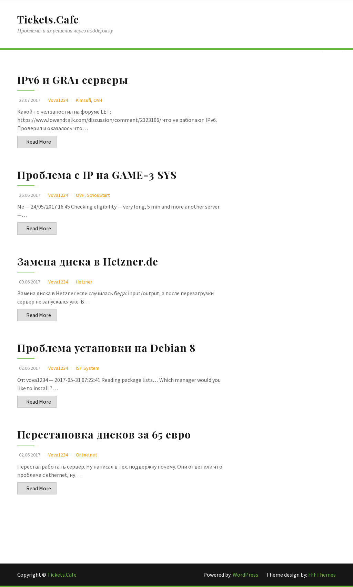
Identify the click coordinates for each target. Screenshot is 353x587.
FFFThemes (322, 574)
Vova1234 (58, 100)
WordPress (246, 574)
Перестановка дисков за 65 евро (104, 434)
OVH (97, 100)
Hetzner (84, 282)
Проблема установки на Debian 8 (106, 348)
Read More (38, 141)
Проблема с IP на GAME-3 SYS (97, 175)
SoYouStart (98, 195)
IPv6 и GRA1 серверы (72, 80)
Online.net (86, 455)
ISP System (87, 368)
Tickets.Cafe (48, 19)
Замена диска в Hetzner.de (87, 261)
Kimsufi (83, 100)
